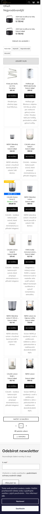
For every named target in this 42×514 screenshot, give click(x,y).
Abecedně (7, 53)
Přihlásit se (10, 483)
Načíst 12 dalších (21, 419)
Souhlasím (20, 508)
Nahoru (21, 437)
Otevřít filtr (21, 61)
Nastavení (20, 501)
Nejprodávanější (25, 48)
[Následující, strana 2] (21, 426)
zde (3, 496)
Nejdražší (15, 48)
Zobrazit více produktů (20, 41)
